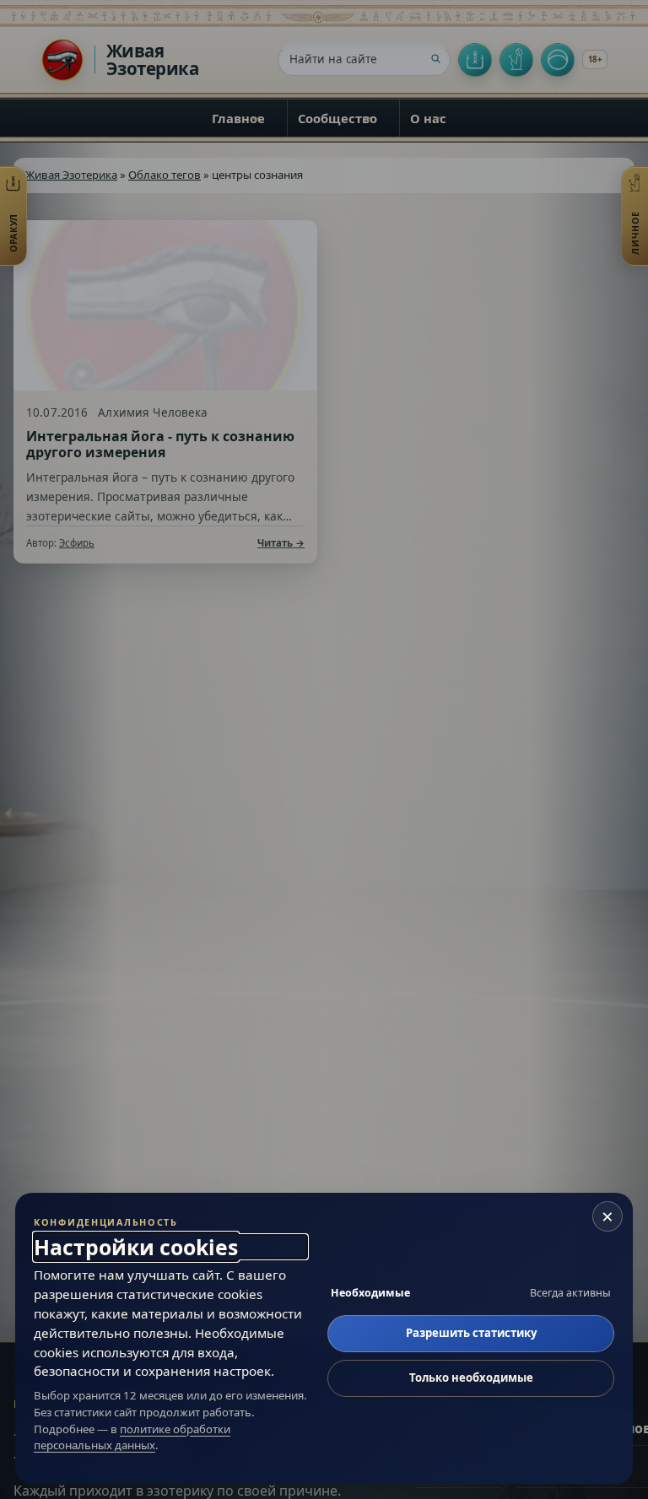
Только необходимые (471, 1377)
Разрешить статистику (471, 1332)
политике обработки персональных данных (132, 1437)
